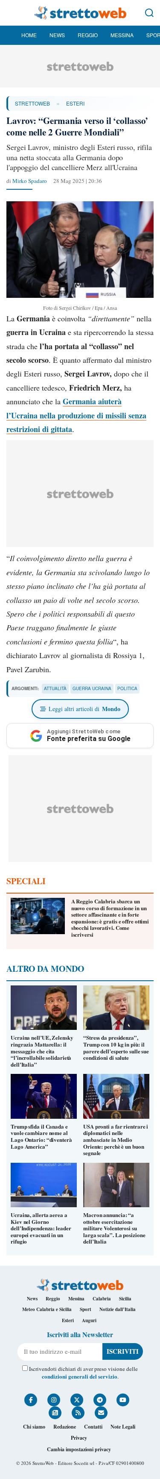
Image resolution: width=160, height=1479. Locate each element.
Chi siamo (34, 1426)
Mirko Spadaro (29, 181)
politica (127, 688)
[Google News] (55, 1412)
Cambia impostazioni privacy (79, 1449)
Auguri (89, 1320)
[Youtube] (122, 1400)
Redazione (64, 1426)
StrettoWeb (32, 103)
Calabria (102, 1298)
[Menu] (10, 12)
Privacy (79, 1437)
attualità (55, 688)
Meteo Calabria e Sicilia (47, 1309)
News (57, 34)
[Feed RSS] (78, 1412)
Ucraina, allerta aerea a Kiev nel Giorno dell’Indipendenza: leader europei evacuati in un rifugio (41, 1228)
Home (29, 34)
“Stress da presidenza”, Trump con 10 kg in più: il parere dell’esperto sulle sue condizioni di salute (116, 1047)
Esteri (75, 103)
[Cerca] (149, 12)
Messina (122, 34)
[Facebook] (30, 1400)
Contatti (93, 1426)
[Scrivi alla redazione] (101, 1412)
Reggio (88, 34)
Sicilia (125, 1298)
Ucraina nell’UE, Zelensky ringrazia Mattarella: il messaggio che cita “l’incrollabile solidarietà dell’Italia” (42, 1050)
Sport (85, 1309)
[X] (76, 1400)
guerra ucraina (92, 688)
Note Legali (123, 1426)
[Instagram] (53, 1400)
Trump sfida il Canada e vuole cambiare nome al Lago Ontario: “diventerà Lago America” (41, 1136)
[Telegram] (99, 1400)
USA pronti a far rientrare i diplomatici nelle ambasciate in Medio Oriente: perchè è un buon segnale (115, 1139)
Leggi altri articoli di (84, 708)
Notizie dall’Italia (117, 1309)
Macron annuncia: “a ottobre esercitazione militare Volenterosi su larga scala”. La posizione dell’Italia (114, 1228)
